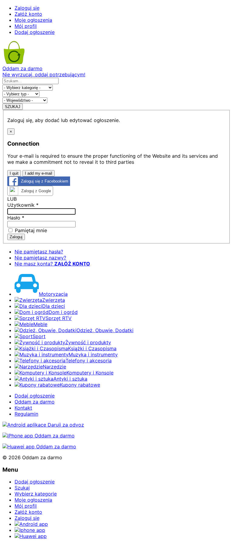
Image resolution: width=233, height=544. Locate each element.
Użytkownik (23, 205)
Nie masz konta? (52, 264)
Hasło (15, 218)
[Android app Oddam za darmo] (43, 425)
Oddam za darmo (35, 402)
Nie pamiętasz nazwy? (40, 258)
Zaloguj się (27, 8)
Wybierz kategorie (36, 494)
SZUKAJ (12, 106)
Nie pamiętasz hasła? (39, 252)
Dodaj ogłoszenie (35, 32)
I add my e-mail (38, 173)
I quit (14, 173)
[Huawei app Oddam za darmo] (39, 446)
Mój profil (26, 26)
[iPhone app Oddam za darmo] (38, 436)
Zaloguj (16, 237)
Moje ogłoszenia (33, 20)
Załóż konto (28, 14)
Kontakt (23, 408)
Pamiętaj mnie (30, 230)
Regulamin (26, 414)
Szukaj (22, 488)
